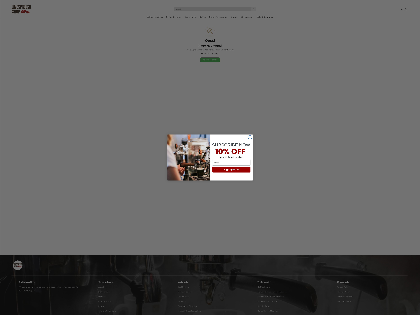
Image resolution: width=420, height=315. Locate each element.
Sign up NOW (231, 169)
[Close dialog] (250, 137)
